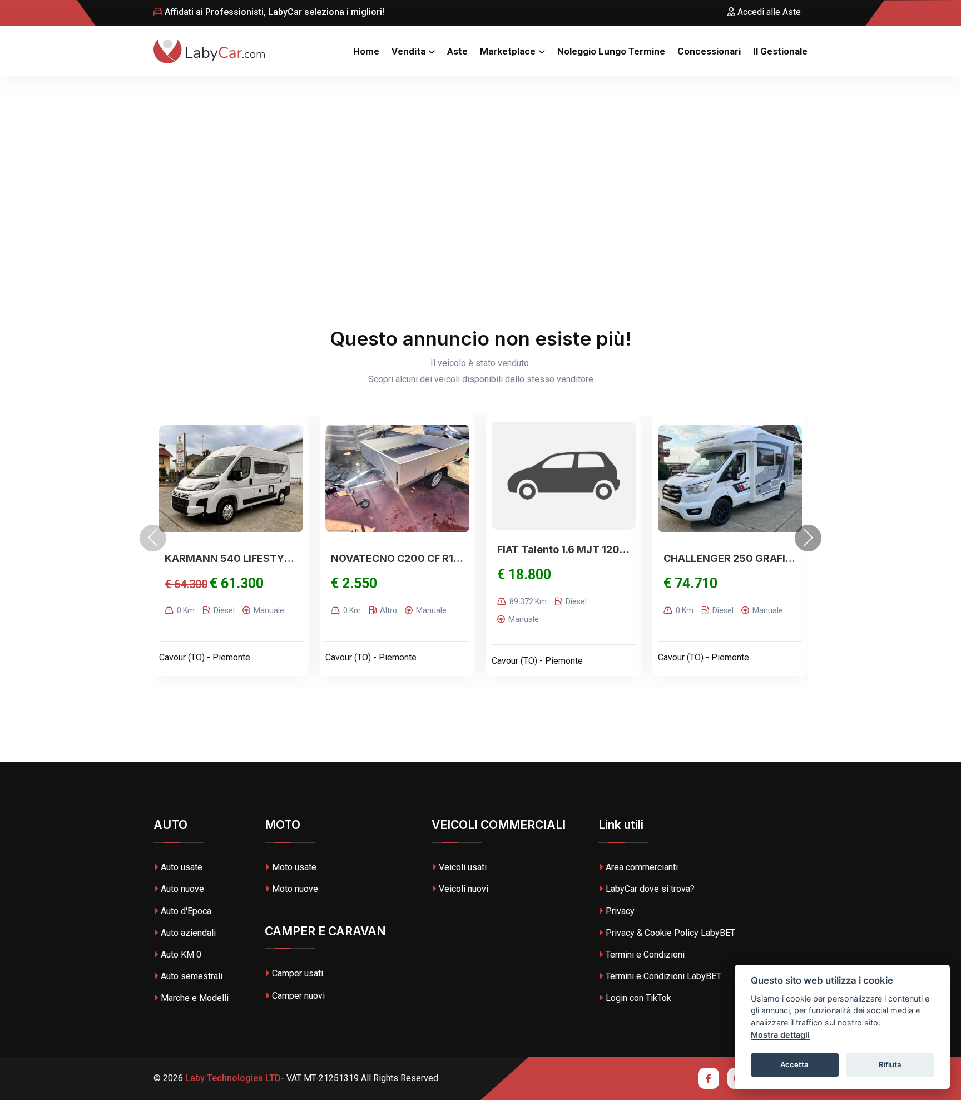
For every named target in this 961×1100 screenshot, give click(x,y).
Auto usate (181, 867)
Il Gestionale (780, 51)
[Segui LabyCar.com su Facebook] (708, 1078)
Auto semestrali (191, 976)
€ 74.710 (690, 583)
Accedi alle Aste (768, 12)
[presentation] (153, 538)
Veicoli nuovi (463, 889)
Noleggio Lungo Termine (611, 51)
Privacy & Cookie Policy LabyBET (670, 933)
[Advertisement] (480, 160)
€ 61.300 (237, 583)
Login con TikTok (638, 998)
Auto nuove (182, 889)
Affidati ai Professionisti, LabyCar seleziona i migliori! (273, 12)
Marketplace (508, 51)
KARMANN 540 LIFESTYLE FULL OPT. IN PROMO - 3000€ (231, 558)
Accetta (794, 1064)
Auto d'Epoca (186, 911)
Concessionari (709, 51)
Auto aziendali (188, 933)
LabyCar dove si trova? (650, 889)
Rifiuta (890, 1064)
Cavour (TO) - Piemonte (204, 657)
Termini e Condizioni (645, 954)
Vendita (408, 51)
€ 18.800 (524, 574)
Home (366, 51)
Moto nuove (295, 889)
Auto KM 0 (181, 954)
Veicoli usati (463, 867)
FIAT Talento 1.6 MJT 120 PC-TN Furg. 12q (563, 549)
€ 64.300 (186, 584)
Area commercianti (642, 867)
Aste (457, 51)
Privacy (620, 911)
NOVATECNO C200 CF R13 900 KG (397, 558)
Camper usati (297, 973)
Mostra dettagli (780, 1034)
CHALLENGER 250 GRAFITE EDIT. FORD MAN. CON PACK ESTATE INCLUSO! (729, 558)
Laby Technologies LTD (232, 1078)
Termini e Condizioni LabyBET (663, 976)
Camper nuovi (298, 995)
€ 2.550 (354, 583)
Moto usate (294, 867)
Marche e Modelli (195, 998)
